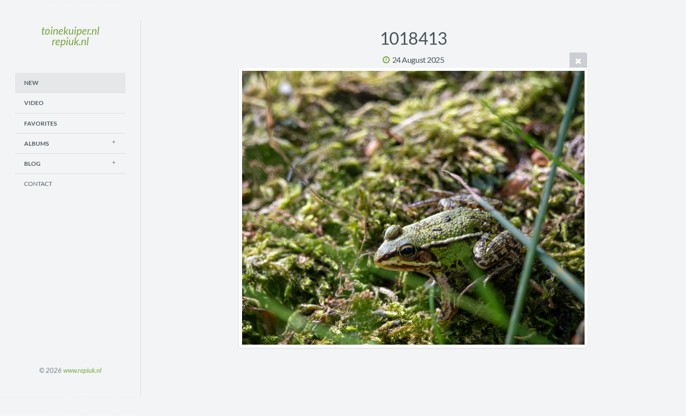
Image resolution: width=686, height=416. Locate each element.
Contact (38, 183)
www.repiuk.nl (82, 370)
